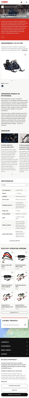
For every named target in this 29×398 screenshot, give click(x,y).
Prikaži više (4, 381)
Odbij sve (14, 390)
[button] (26, 2)
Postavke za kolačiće (14, 385)
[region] (14, 377)
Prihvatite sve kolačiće (14, 394)
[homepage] (4, 2)
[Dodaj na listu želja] (12, 252)
